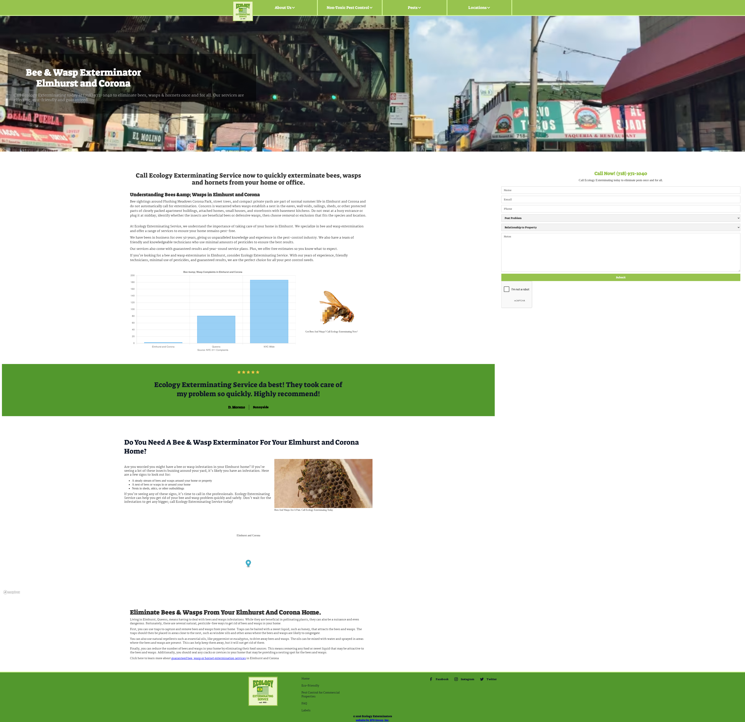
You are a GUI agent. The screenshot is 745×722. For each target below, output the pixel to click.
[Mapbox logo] (11, 592)
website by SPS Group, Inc (372, 720)
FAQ (304, 703)
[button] (285, 7)
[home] (243, 7)
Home (305, 678)
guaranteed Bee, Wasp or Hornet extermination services (208, 658)
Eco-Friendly (310, 685)
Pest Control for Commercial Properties (320, 694)
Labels (305, 710)
